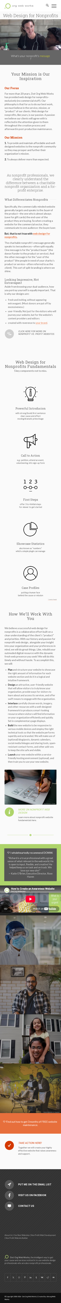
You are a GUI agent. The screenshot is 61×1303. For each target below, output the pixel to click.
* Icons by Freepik (52, 599)
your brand (41, 322)
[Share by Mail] (53, 1277)
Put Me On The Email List (34, 1184)
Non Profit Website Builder (17, 1238)
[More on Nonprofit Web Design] (9, 812)
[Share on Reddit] (48, 1277)
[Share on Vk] (42, 1277)
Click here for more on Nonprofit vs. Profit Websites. (36, 332)
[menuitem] (46, 5)
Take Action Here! (30, 1142)
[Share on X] (13, 1277)
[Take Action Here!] (9, 1145)
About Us (8, 1235)
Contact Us (26, 1205)
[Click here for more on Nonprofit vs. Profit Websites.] (9, 334)
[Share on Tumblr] (36, 1277)
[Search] (46, 5)
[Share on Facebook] (7, 1277)
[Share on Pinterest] (25, 1277)
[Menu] (52, 5)
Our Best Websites (22, 1235)
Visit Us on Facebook (32, 1195)
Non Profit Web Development (43, 1235)
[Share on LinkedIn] (30, 1277)
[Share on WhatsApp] (19, 1277)
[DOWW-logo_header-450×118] (25, 5)
